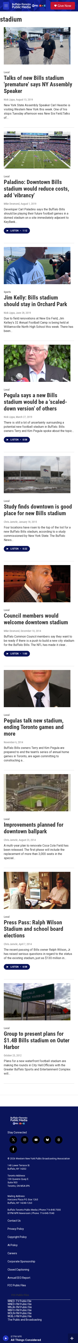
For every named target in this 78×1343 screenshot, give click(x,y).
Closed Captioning (18, 1269)
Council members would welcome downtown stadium (36, 619)
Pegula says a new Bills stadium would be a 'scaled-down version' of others (35, 402)
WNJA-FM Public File (20, 1307)
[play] (5, 1338)
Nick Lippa (9, 99)
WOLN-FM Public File (20, 1313)
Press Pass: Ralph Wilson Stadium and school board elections (33, 929)
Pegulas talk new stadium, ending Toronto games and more (34, 727)
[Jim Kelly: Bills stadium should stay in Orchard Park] (37, 265)
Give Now (64, 5)
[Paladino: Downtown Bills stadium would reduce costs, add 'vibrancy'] (37, 150)
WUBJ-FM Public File (20, 1316)
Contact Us (14, 1220)
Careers (12, 1253)
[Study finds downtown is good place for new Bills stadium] (37, 474)
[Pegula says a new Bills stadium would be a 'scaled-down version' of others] (37, 363)
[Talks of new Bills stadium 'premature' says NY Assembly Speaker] (37, 45)
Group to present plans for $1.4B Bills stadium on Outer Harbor (36, 1040)
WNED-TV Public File (19, 1301)
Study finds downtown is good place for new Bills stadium (38, 510)
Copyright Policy (17, 1237)
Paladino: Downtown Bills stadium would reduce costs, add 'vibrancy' (36, 189)
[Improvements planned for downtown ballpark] (37, 792)
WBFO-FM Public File (20, 1310)
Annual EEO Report (19, 1277)
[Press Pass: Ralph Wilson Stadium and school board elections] (37, 890)
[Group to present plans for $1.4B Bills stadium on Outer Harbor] (37, 1001)
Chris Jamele (11, 521)
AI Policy (13, 1245)
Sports (7, 291)
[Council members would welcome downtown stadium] (37, 583)
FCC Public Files (17, 1285)
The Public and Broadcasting (25, 1319)
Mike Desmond (12, 203)
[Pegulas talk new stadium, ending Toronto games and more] (37, 688)
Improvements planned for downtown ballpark (33, 828)
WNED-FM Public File (20, 1304)
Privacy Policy (16, 1228)
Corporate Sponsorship (21, 1261)
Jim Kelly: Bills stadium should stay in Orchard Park (35, 300)
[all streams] (73, 1338)
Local (7, 72)
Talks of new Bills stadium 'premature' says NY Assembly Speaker (38, 84)
